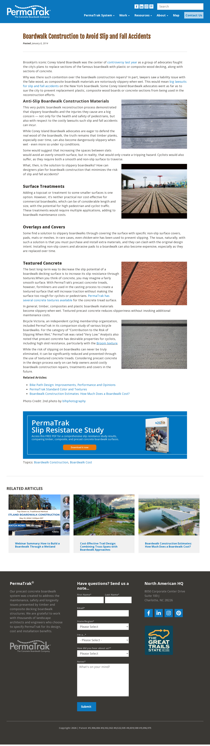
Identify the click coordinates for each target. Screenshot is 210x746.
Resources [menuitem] (141, 15)
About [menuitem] (161, 15)
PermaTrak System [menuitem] (98, 15)
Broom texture (106, 343)
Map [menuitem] (176, 15)
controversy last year (122, 62)
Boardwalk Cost (81, 462)
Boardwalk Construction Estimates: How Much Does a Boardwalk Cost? (80, 394)
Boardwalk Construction (51, 462)
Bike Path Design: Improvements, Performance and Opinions (73, 385)
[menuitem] (193, 15)
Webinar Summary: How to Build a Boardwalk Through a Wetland (37, 545)
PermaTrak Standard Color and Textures (58, 389)
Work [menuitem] (123, 15)
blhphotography (74, 401)
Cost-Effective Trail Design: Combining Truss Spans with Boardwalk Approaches (98, 546)
